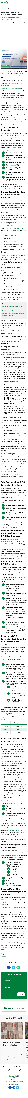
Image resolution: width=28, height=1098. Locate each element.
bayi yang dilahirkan (11, 830)
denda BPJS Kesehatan (14, 907)
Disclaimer (22, 1067)
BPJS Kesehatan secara (10, 203)
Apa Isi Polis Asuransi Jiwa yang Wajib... (11, 1044)
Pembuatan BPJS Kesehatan (10, 89)
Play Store (9, 228)
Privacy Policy (9, 1070)
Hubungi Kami (19, 1070)
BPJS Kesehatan (6, 71)
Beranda (3, 9)
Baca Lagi (5, 1059)
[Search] (22, 3)
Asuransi (10, 9)
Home (4, 1067)
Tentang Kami (13, 1067)
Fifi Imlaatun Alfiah (13, 18)
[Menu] (25, 2)
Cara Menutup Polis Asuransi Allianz (11, 311)
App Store (21, 228)
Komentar (6, 1050)
